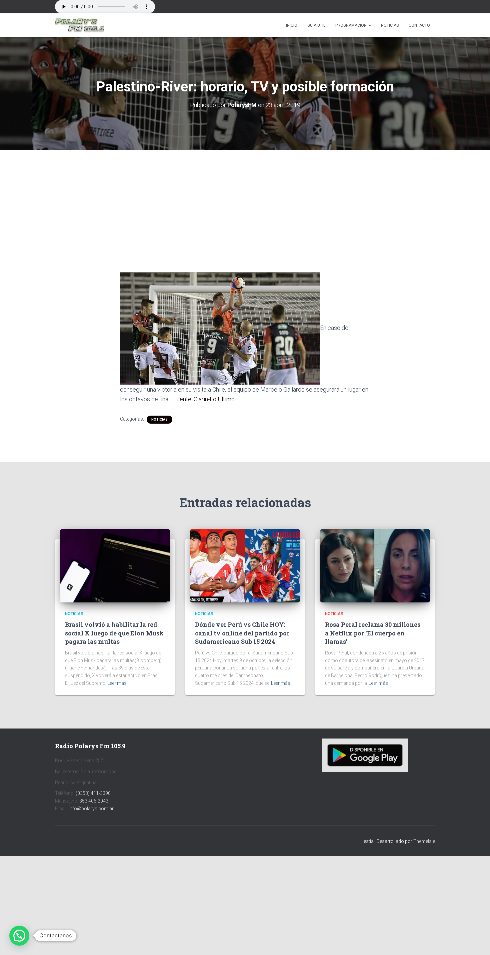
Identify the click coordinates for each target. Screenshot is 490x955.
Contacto (419, 25)
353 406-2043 (93, 801)
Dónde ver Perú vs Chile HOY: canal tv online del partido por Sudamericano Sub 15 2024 (242, 632)
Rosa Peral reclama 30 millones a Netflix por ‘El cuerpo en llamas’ (372, 632)
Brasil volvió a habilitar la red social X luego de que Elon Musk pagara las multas (114, 632)
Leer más (117, 683)
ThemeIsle (424, 841)
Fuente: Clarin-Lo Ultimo (204, 399)
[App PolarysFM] (365, 755)
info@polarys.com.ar (91, 808)
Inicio (291, 25)
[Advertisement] (245, 199)
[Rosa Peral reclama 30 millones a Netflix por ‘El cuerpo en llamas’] (375, 565)
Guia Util (316, 25)
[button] (369, 25)
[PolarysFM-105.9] (79, 25)
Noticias (390, 25)
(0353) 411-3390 (93, 793)
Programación (351, 25)
